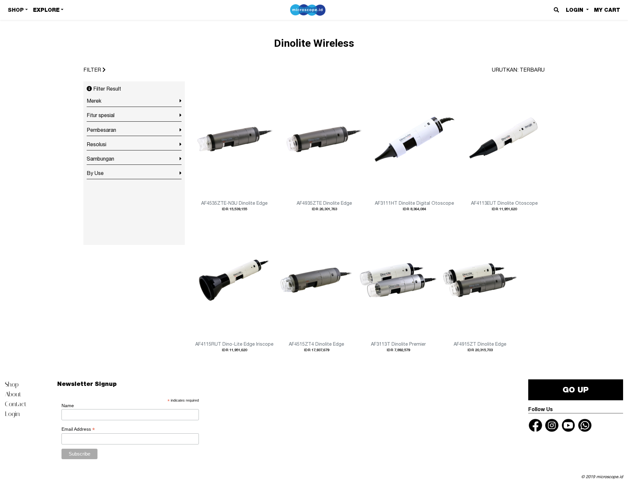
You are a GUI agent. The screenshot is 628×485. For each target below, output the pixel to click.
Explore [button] (46, 10)
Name (67, 405)
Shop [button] (16, 10)
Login (12, 414)
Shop (12, 384)
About (13, 394)
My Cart (607, 10)
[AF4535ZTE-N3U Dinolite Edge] (234, 140)
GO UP (576, 389)
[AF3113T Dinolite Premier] (398, 281)
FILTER (92, 70)
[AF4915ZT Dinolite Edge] (480, 281)
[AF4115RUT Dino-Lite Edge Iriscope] (234, 281)
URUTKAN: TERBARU (518, 70)
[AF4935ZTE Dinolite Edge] (324, 140)
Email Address (78, 429)
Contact (15, 404)
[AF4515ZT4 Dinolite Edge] (316, 281)
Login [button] (575, 10)
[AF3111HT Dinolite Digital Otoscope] (414, 140)
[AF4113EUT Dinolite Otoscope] (504, 140)
